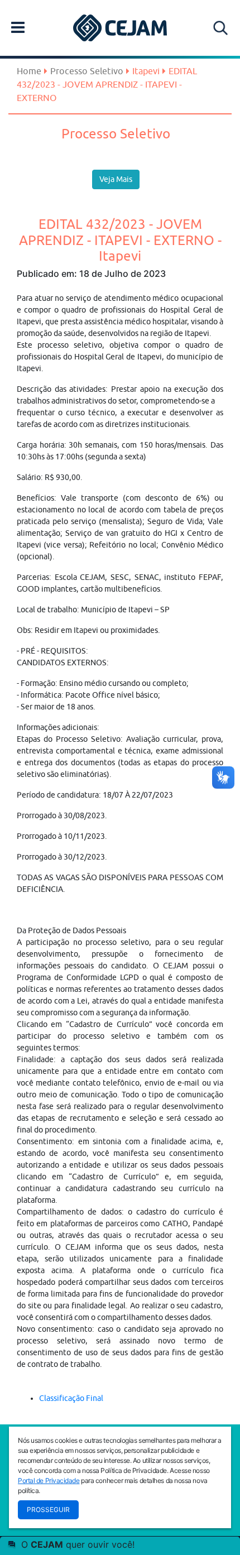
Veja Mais (115, 179)
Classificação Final (71, 1398)
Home (29, 71)
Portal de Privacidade (49, 1480)
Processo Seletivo (86, 71)
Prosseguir (48, 1509)
